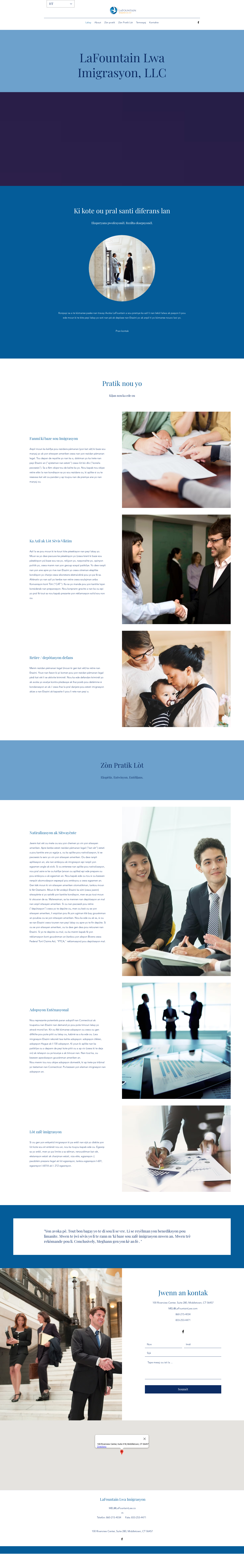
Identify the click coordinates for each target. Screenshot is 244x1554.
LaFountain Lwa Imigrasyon (122, 1499)
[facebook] (198, 22)
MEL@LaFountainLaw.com (183, 1308)
